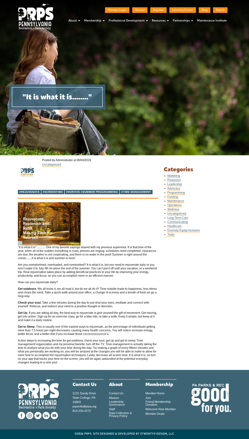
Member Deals (154, 413)
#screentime (53, 192)
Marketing (173, 175)
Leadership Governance (117, 403)
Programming (176, 192)
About (72, 20)
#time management (136, 192)
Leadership (174, 184)
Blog (204, 10)
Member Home (155, 393)
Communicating (177, 221)
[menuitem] (73, 20)
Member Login (117, 10)
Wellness (173, 209)
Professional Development (127, 20)
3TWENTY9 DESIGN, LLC (157, 434)
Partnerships (181, 20)
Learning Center (182, 10)
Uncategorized (51, 164)
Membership (92, 20)
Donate (140, 10)
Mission (114, 398)
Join (148, 398)
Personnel (174, 180)
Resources (159, 20)
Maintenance (175, 200)
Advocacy (173, 188)
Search (220, 10)
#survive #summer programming (92, 192)
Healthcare (174, 226)
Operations (174, 205)
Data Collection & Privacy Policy (120, 414)
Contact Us (116, 393)
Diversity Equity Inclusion (183, 230)
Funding (172, 196)
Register (158, 10)
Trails (170, 234)
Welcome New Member (160, 409)
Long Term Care (177, 217)
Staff (112, 409)
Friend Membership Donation (158, 403)
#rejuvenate (29, 192)
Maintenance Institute (212, 20)
